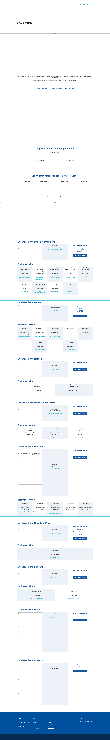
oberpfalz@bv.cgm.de (85, 337)
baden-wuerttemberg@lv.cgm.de (55, 249)
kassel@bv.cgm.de (86, 511)
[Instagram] (90, 2)
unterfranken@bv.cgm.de (70, 349)
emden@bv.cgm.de (25, 511)
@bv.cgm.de (42, 349)
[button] (80, 255)
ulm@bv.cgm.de (70, 291)
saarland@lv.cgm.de (55, 577)
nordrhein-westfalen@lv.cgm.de (55, 413)
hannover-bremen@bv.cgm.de (40, 511)
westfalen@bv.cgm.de (80, 437)
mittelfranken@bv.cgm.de (25, 336)
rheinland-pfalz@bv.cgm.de (55, 557)
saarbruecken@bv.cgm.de (73, 598)
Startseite (20, 19)
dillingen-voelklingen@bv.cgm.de (36, 598)
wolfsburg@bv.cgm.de (70, 511)
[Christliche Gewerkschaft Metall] (86, 7)
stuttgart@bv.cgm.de (55, 291)
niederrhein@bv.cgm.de (30, 437)
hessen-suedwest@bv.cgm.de (36, 393)
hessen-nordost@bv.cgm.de (74, 393)
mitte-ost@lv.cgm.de (55, 671)
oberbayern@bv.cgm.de (55, 336)
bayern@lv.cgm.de (55, 310)
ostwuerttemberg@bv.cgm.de (85, 276)
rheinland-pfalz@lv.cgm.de (55, 533)
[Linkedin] (92, 2)
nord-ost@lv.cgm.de (55, 617)
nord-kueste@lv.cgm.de (55, 468)
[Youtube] (86, 2)
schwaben (37, 349)
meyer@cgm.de (25, 291)
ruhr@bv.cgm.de (55, 437)
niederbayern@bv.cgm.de (40, 336)
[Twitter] (88, 2)
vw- (81, 511)
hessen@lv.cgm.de (55, 369)
